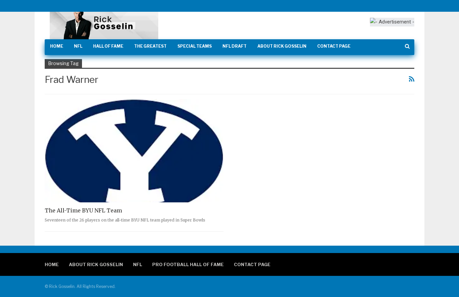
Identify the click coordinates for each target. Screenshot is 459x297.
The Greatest (150, 46)
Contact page (333, 46)
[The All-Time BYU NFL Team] (134, 151)
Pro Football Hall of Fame (188, 264)
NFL (78, 46)
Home (56, 46)
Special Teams (194, 46)
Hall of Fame (108, 46)
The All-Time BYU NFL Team (83, 210)
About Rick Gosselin (281, 46)
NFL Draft (234, 46)
